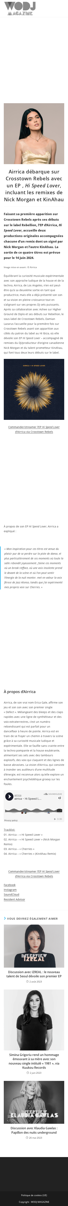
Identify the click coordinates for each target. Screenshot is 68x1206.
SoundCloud (11, 894)
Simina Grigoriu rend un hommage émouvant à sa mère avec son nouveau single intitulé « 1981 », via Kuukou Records (34, 1061)
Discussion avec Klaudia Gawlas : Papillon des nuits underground (34, 1130)
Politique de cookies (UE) (34, 1195)
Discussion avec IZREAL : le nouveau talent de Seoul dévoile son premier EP (34, 974)
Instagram (10, 889)
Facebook (9, 885)
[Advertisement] (34, 53)
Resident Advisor (14, 899)
